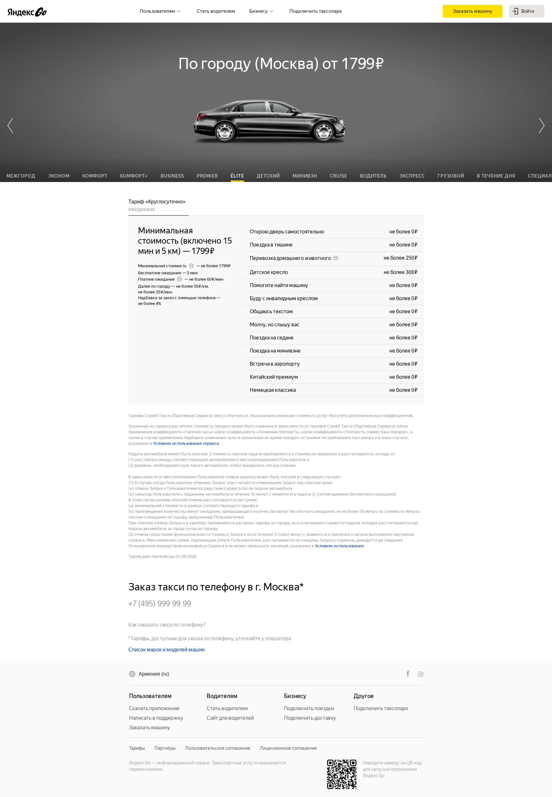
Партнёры (165, 748)
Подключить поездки (309, 708)
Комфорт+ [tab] (134, 175)
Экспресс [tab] (412, 175)
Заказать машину (149, 728)
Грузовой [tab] (451, 175)
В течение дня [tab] (496, 175)
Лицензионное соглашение (288, 748)
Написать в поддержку (156, 718)
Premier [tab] (207, 175)
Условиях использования (339, 545)
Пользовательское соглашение (217, 748)
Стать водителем (227, 708)
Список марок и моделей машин (166, 650)
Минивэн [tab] (305, 175)
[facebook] (408, 674)
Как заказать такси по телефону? (167, 625)
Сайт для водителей (230, 718)
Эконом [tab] (59, 175)
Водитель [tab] (373, 175)
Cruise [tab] (338, 175)
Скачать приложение (154, 708)
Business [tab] (172, 175)
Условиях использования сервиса (186, 443)
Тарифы (137, 748)
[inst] (420, 674)
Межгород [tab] (20, 175)
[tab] (158, 207)
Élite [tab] (237, 175)
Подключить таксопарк (381, 708)
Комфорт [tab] (94, 175)
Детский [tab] (268, 175)
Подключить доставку (310, 718)
